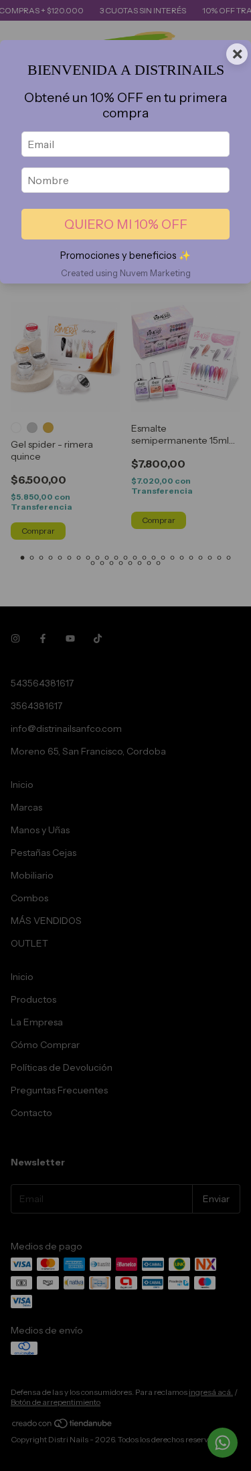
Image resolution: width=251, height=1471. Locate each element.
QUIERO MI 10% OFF (125, 224)
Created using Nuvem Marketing (126, 273)
